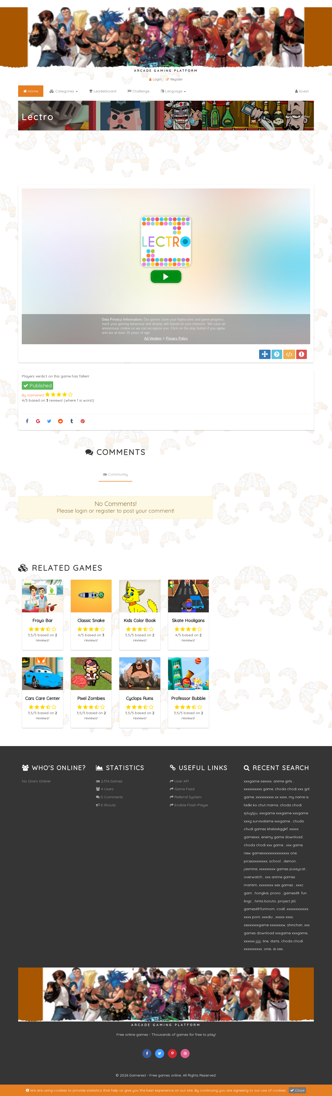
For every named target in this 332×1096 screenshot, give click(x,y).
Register (176, 79)
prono (276, 893)
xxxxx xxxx (284, 917)
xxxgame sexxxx (258, 781)
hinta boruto (265, 901)
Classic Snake (91, 620)
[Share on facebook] (26, 421)
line (265, 941)
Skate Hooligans (188, 620)
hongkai (261, 893)
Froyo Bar (42, 620)
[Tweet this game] (49, 421)
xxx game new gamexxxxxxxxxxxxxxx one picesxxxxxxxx (273, 853)
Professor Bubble (188, 698)
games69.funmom (259, 908)
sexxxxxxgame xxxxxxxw (264, 925)
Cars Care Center (42, 698)
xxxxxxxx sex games (276, 885)
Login (157, 79)
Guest (303, 91)
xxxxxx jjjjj (252, 941)
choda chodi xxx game (264, 845)
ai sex (278, 948)
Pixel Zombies (91, 698)
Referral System (188, 797)
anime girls (283, 781)
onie (267, 948)
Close (299, 1090)
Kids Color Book (140, 620)
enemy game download (282, 837)
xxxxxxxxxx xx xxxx (271, 797)
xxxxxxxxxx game (258, 789)
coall (280, 908)
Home (293, 116)
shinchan (294, 925)
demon (290, 861)
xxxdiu (268, 917)
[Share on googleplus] (38, 421)
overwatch (253, 877)
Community (117, 474)
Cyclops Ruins (139, 698)
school (275, 861)
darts (274, 941)
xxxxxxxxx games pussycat (282, 869)
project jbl (286, 901)
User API (181, 781)
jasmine (250, 869)
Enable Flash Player (191, 805)
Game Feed (184, 789)
